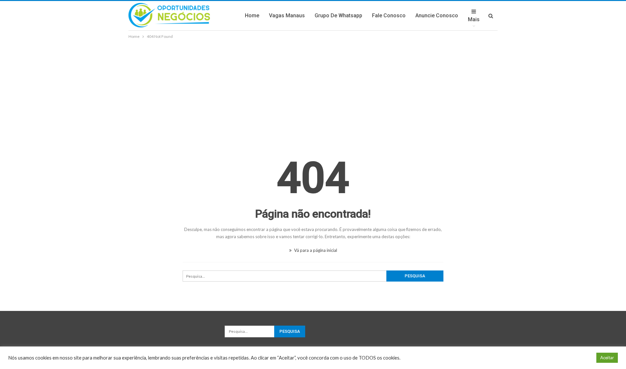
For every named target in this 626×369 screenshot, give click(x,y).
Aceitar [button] (607, 357)
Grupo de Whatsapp (338, 15)
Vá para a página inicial (315, 250)
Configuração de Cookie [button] (565, 358)
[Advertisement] (313, 89)
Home (252, 15)
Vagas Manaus (287, 15)
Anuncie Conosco (436, 15)
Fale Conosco (389, 15)
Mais (474, 19)
